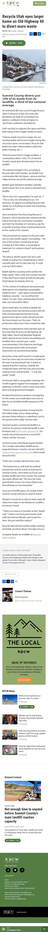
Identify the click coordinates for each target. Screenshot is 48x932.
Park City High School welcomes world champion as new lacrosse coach (32, 748)
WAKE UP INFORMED (24, 662)
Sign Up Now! (24, 680)
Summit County (10, 574)
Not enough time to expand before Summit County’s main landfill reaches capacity (23, 815)
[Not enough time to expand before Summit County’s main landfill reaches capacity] (23, 791)
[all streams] (45, 929)
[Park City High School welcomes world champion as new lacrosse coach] (9, 750)
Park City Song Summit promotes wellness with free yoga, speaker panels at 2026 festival (32, 733)
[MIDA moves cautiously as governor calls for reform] (9, 700)
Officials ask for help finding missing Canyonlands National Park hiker (31, 718)
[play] (3, 929)
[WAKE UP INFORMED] (24, 636)
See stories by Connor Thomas (28, 600)
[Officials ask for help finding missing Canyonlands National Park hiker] (9, 719)
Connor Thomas (17, 31)
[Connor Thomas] (7, 595)
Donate (40, 3)
